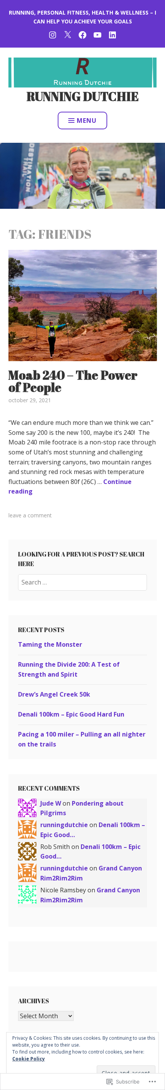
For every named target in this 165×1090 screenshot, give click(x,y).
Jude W (50, 803)
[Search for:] (82, 582)
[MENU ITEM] (52, 34)
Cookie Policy (28, 1058)
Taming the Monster (50, 644)
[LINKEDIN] (112, 34)
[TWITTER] (67, 34)
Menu (87, 120)
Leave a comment (30, 515)
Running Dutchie (82, 96)
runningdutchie (64, 825)
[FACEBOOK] (82, 34)
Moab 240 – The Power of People (72, 381)
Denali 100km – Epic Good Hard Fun (71, 714)
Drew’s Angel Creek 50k (54, 694)
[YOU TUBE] (97, 34)
